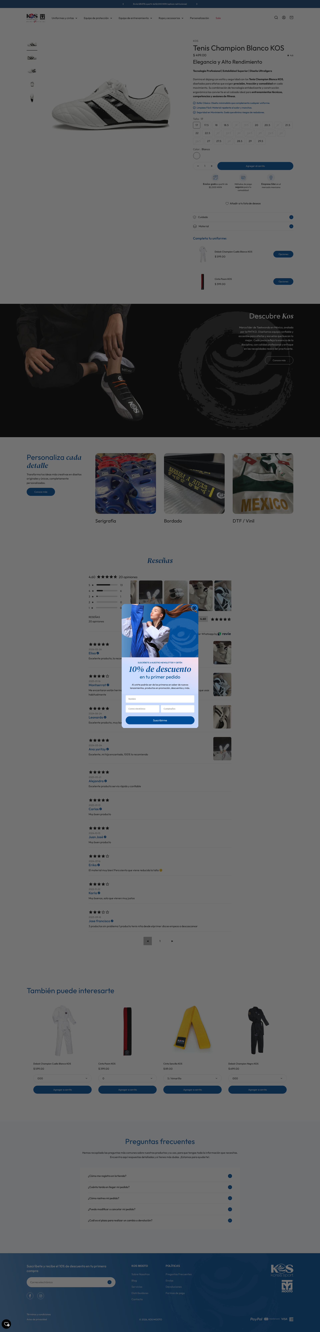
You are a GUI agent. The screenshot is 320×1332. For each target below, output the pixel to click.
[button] (160, 721)
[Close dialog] (194, 608)
